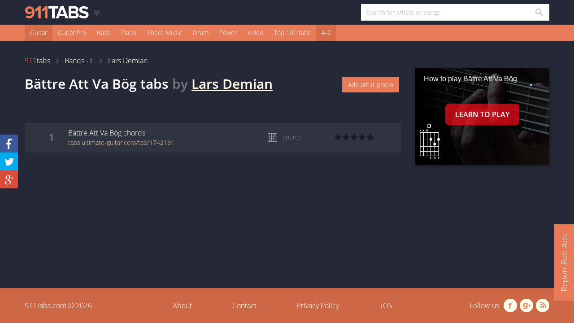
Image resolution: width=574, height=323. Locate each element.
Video (255, 32)
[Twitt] (9, 161)
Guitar (38, 32)
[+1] (9, 179)
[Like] (9, 144)
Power (228, 32)
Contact (244, 305)
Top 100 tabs (292, 32)
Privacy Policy (318, 305)
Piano (128, 32)
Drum (201, 32)
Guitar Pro (72, 32)
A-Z (326, 32)
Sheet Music (164, 32)
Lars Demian (232, 83)
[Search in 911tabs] (539, 12)
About (182, 305)
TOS (385, 305)
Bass (103, 32)
